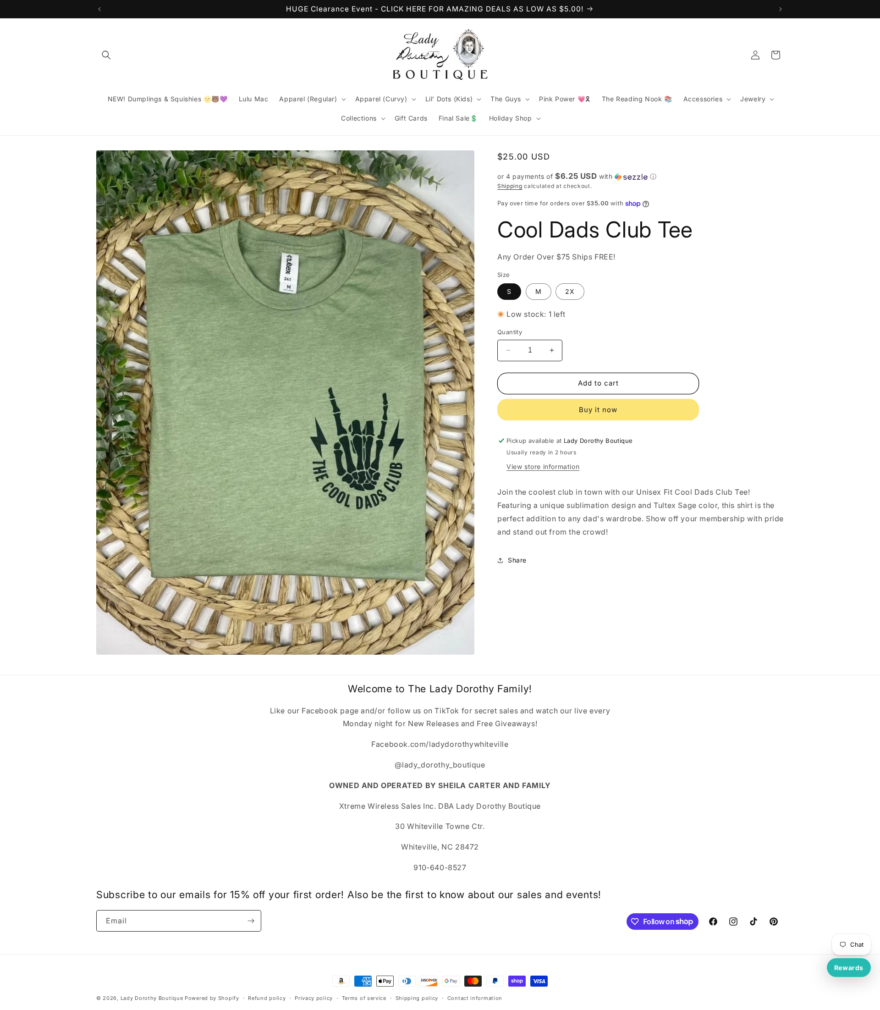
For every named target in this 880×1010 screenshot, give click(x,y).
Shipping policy (417, 997)
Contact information (474, 997)
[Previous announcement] (99, 9)
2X (570, 291)
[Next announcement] (780, 9)
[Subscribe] (251, 921)
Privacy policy (314, 997)
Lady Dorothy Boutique (152, 998)
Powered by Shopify (212, 998)
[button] (106, 55)
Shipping (509, 185)
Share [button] (517, 560)
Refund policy (267, 997)
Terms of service (364, 997)
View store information (542, 467)
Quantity (509, 332)
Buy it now (598, 409)
